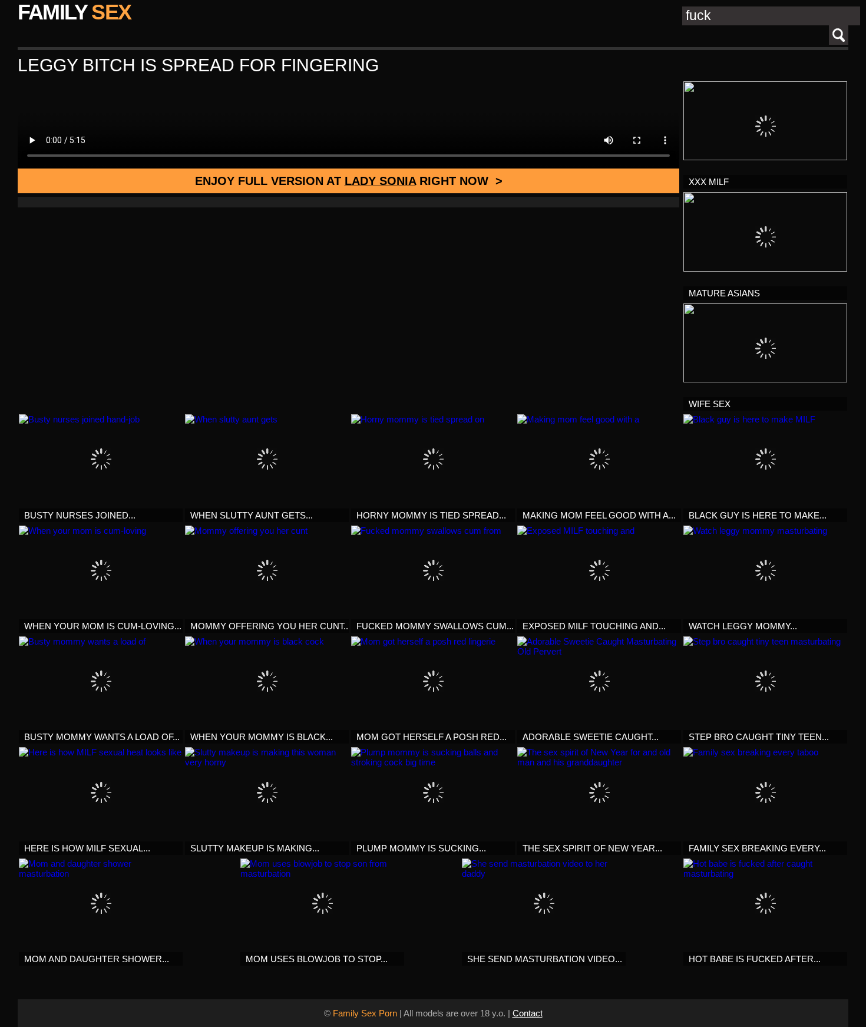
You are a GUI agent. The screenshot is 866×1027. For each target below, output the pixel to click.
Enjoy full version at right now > (349, 180)
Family (74, 12)
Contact (528, 1013)
